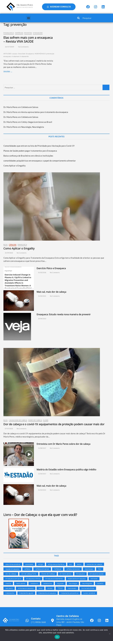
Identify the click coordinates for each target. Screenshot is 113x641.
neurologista (87, 583)
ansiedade (29, 564)
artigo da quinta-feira (56, 564)
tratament (16, 56)
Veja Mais (10, 71)
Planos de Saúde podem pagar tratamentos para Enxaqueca (30, 150)
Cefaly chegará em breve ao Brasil (36, 122)
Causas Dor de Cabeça (18, 420)
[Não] (109, 633)
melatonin (34, 583)
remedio (100, 583)
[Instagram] (95, 6)
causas (14, 54)
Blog (5, 244)
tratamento (24, 56)
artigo (40, 564)
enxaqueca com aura (13, 578)
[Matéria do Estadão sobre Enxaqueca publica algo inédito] (18, 475)
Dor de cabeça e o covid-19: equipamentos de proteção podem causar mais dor (53, 424)
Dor (99, 569)
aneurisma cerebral (13, 564)
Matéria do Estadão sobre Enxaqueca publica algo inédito (66, 469)
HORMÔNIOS (40, 54)
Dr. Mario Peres (10, 107)
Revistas (28, 33)
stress (50, 588)
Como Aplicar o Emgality (14, 165)
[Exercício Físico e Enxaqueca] (18, 277)
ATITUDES (7, 54)
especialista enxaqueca (76, 578)
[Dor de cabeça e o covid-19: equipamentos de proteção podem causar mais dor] (56, 382)
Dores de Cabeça (35, 420)
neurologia (73, 583)
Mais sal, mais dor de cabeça (51, 291)
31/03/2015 (42, 296)
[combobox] (94, 18)
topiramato (72, 588)
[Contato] (27, 620)
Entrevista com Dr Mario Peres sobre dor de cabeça (63, 443)
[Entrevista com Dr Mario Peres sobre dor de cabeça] (18, 454)
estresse (94, 578)
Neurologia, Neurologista (32, 127)
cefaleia (27, 569)
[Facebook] (87, 6)
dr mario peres (65, 574)
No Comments (23, 47)
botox (79, 564)
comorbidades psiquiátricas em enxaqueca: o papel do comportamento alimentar (39, 160)
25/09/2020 (9, 253)
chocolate (21, 54)
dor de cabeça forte (28, 574)
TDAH (60, 588)
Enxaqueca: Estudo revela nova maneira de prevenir (64, 314)
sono (40, 588)
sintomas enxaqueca (25, 588)
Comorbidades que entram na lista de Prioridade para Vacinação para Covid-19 (38, 146)
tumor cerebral (89, 593)
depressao (89, 569)
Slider (45, 420)
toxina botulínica (87, 588)
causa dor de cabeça (94, 564)
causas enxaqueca (12, 569)
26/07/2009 (9, 47)
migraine (60, 583)
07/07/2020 (9, 428)
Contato (36, 618)
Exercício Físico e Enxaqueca (51, 268)
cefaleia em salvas (42, 569)
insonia (8, 583)
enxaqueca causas (96, 574)
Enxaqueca (8, 33)
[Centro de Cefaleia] (52, 620)
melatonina (47, 583)
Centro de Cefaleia (67, 616)
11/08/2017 (42, 448)
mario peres (20, 583)
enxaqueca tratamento (54, 578)
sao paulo (9, 588)
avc (70, 564)
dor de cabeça (11, 574)
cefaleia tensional (73, 569)
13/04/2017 (42, 474)
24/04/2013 (42, 318)
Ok (57, 637)
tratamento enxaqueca (47, 593)
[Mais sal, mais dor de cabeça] (18, 300)
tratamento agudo (26, 593)
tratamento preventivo (69, 593)
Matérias (19, 33)
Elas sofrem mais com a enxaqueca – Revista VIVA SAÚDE (28, 39)
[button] (28, 18)
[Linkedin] (103, 6)
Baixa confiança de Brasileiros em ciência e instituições (28, 155)
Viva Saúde (38, 33)
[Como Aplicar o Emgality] (56, 206)
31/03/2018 (42, 272)
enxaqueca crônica (33, 578)
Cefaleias (13, 244)
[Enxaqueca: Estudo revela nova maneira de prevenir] (18, 326)
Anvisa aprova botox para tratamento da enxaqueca (44, 112)
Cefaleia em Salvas (29, 107)
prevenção (50, 54)
